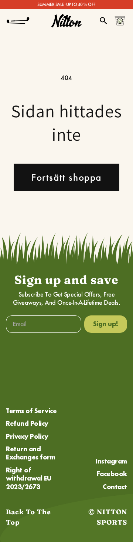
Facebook (112, 474)
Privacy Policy (27, 436)
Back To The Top (28, 517)
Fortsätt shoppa (66, 177)
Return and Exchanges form (30, 453)
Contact (115, 487)
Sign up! (105, 324)
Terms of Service (31, 411)
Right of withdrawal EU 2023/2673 (28, 478)
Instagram (111, 461)
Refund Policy (27, 423)
